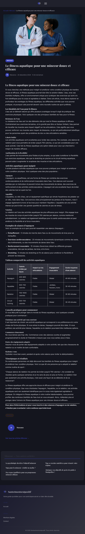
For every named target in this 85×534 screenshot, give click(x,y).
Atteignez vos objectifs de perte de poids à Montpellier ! (60, 471)
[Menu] (46, 3)
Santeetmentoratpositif (19, 491)
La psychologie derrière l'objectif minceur (21, 463)
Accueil (5, 10)
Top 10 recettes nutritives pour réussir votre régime (61, 464)
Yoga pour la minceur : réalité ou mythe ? (20, 468)
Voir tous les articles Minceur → (17, 438)
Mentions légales (9, 517)
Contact (6, 521)
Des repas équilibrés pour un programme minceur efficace (21, 473)
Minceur (12, 10)
